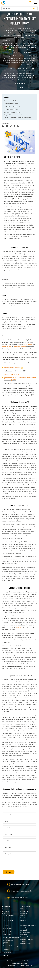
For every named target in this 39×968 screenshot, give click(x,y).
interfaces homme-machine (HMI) (23, 45)
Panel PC (23, 915)
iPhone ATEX (24, 911)
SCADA (11, 50)
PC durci (23, 920)
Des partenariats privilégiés (19, 897)
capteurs (4, 420)
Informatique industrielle (28, 925)
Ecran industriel (25, 918)
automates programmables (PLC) (23, 52)
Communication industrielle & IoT (25, 933)
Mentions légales (26, 961)
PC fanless (23, 913)
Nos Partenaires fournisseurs (8, 933)
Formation (6, 949)
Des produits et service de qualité (21, 891)
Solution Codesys (25, 943)
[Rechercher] (34, 8)
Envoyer (8, 872)
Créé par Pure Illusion (25, 965)
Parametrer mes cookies (13, 961)
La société (6, 925)
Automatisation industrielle (25, 929)
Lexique (5, 955)
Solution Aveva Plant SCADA (26, 940)
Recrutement (7, 952)
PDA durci (23, 909)
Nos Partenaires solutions (11, 937)
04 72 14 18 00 (8, 920)
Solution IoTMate (25, 937)
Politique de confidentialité (19, 963)
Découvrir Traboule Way (10, 946)
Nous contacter (7, 929)
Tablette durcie (25, 906)
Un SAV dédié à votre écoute (20, 885)
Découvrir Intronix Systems (8, 942)
